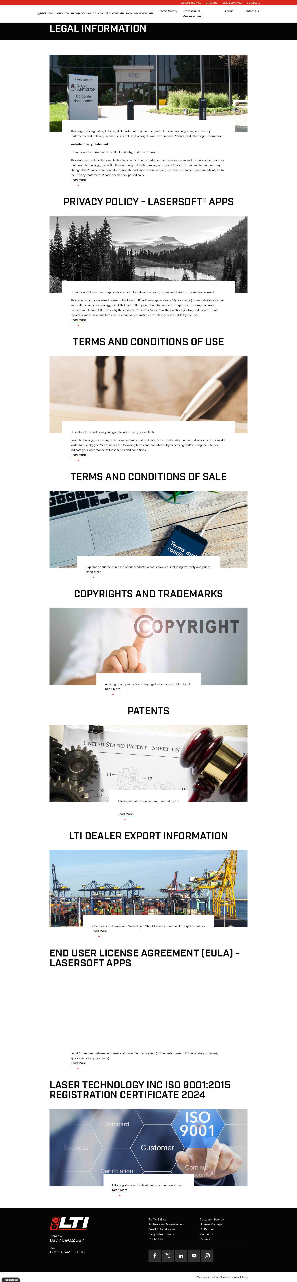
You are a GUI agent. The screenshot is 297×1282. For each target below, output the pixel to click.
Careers (205, 1239)
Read (78, 180)
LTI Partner (212, 3)
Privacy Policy (124, 1277)
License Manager (232, 3)
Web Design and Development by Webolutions (222, 1277)
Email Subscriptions (161, 1229)
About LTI (231, 11)
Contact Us (251, 11)
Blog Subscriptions (161, 1234)
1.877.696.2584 (67, 1241)
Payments (206, 1234)
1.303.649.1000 (67, 1252)
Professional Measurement (166, 1224)
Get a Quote (253, 3)
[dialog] (11, 1280)
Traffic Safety (167, 11)
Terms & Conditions (143, 1277)
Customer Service (191, 3)
